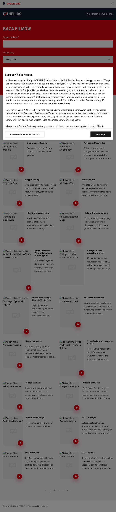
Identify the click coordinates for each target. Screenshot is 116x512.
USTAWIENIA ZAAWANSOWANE (25, 134)
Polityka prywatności (59, 104)
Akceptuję (100, 135)
